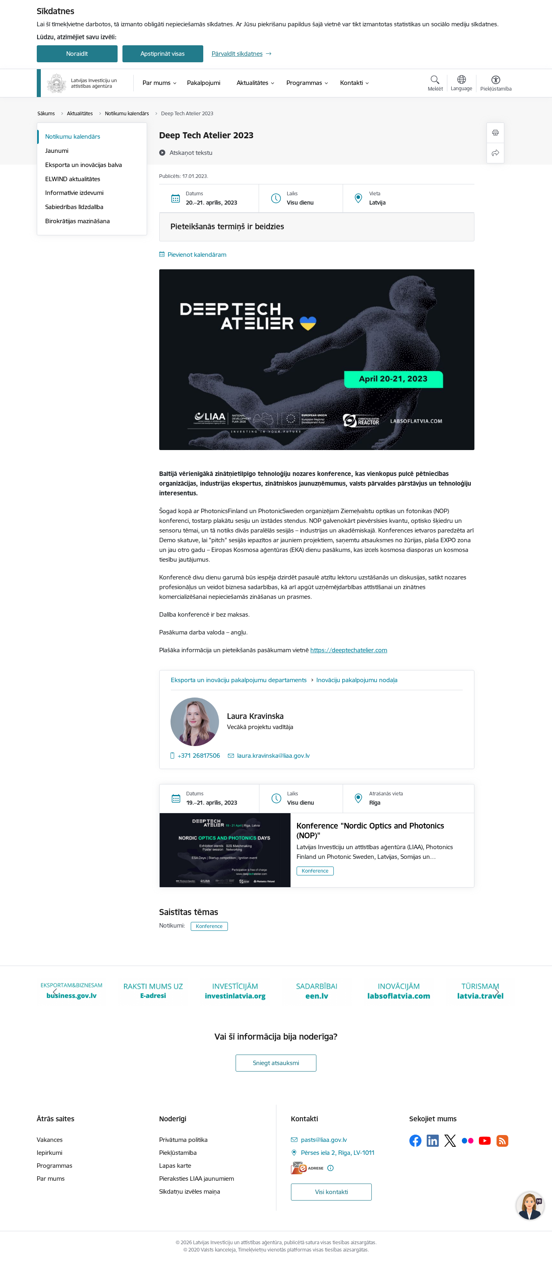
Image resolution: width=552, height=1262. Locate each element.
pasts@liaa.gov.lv (324, 1140)
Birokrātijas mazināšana (77, 221)
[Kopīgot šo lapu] (495, 153)
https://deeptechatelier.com (348, 650)
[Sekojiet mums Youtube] (485, 1140)
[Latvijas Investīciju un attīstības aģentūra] (82, 83)
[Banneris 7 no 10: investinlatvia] (153, 992)
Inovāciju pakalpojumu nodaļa (357, 680)
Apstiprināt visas (163, 53)
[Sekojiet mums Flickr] (467, 1140)
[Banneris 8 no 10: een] (235, 992)
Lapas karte (175, 1165)
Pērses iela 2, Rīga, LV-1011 (338, 1152)
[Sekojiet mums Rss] (502, 1141)
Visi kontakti (331, 1192)
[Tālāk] (497, 992)
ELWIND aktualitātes (72, 179)
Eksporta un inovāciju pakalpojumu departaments (239, 680)
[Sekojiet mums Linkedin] (433, 1141)
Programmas (54, 1165)
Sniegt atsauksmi (276, 1063)
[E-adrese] (307, 1168)
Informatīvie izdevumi (74, 193)
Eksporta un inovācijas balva (83, 165)
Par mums (51, 1178)
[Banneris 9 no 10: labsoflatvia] (317, 992)
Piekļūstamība (178, 1152)
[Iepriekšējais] (55, 992)
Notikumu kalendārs (72, 136)
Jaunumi (56, 150)
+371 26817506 (199, 755)
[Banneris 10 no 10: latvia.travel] (399, 992)
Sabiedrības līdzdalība (74, 207)
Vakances (50, 1140)
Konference (315, 871)
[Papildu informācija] (330, 1168)
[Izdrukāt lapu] (495, 133)
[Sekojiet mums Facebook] (415, 1141)
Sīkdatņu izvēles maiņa (189, 1191)
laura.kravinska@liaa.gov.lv (273, 755)
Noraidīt (77, 53)
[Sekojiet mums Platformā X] (450, 1141)
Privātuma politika (183, 1140)
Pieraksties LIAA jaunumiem (196, 1178)
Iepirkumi (49, 1152)
